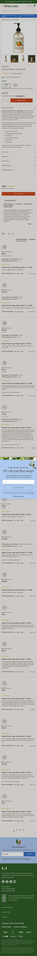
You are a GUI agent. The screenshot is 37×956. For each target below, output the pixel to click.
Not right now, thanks (18, 496)
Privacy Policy (31, 493)
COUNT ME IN (18, 488)
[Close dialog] (34, 459)
